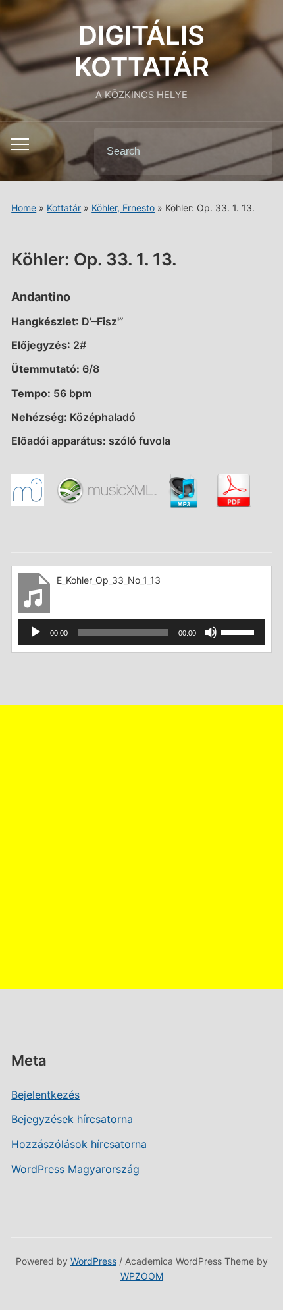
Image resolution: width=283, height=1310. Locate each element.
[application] (141, 632)
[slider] (239, 631)
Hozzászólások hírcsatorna (79, 1144)
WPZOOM (141, 1276)
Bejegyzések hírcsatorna (72, 1119)
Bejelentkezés (45, 1094)
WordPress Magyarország (75, 1169)
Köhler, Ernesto (123, 207)
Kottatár (64, 207)
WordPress (93, 1261)
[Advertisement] (141, 847)
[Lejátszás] (35, 632)
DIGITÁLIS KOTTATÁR (141, 51)
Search (250, 151)
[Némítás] (210, 632)
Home (23, 207)
